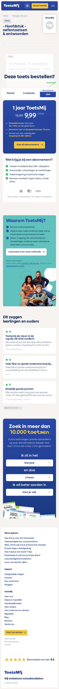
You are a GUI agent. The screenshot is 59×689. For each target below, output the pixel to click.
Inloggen (8, 584)
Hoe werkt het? (11, 581)
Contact (8, 577)
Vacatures (9, 624)
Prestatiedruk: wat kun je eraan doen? (22, 555)
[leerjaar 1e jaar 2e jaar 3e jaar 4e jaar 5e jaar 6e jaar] (29, 462)
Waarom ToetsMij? (13, 600)
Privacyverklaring (11, 642)
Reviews (8, 620)
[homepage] (11, 6)
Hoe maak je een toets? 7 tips (18, 551)
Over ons (8, 596)
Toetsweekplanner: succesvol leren (21, 541)
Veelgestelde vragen (14, 574)
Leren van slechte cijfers (15, 562)
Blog (6, 617)
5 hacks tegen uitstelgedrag (17, 548)
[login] (27, 5)
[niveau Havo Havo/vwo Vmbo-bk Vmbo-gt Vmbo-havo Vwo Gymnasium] (29, 477)
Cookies (7, 645)
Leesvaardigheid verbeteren (17, 558)
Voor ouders (10, 607)
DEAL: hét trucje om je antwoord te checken (25, 544)
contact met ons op (30, 263)
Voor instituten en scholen (16, 610)
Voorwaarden (10, 639)
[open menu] (53, 6)
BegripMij (8, 613)
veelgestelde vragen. (15, 266)
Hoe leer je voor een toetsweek (19, 538)
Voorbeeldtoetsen (13, 603)
